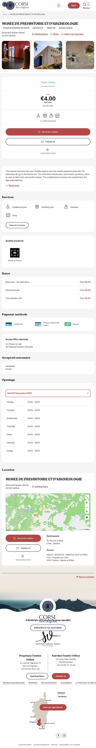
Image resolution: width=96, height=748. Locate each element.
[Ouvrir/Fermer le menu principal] (86, 6)
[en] (59, 5)
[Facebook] (58, 736)
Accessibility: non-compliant (69, 745)
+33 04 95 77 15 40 (65, 665)
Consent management (41, 745)
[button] (59, 5)
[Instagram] (64, 736)
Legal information (24, 745)
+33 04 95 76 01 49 (30, 669)
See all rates (48, 105)
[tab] (45, 393)
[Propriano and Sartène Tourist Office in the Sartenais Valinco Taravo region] (17, 5)
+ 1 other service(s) (48, 120)
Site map (54, 745)
